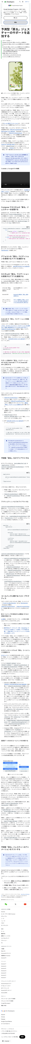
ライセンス (11, 1028)
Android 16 (3, 966)
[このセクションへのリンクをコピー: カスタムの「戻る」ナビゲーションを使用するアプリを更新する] (25, 276)
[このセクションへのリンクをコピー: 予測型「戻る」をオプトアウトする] (2, 460)
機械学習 (3, 933)
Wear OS (3, 951)
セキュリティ (4, 916)
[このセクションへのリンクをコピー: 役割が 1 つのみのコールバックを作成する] (2, 743)
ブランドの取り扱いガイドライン (9, 1031)
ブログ (2, 923)
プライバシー (4, 940)
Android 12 (3, 975)
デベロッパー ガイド (5, 985)
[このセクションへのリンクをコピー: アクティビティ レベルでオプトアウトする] (2, 504)
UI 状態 (3, 619)
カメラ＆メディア (5, 938)
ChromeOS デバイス (6, 953)
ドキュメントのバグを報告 (7, 1001)
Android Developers (5, 25)
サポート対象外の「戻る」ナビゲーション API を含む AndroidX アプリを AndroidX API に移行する (21, 301)
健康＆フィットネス (5, 936)
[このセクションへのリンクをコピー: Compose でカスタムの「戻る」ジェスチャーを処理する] (19, 209)
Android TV (3, 958)
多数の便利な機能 (14, 384)
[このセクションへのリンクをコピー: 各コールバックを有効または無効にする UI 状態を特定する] (12, 616)
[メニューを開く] (2, 1)
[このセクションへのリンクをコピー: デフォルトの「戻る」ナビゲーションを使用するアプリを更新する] (26, 259)
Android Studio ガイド (6, 983)
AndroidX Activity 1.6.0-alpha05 (21, 266)
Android (3, 911)
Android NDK (4, 992)
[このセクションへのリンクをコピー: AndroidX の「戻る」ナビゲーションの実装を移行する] (9, 321)
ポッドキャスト (4, 925)
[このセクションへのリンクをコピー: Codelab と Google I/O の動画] (20, 169)
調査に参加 (3, 1005)
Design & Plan (14, 25)
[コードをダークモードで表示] (27, 227)
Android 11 (3, 977)
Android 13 (3, 973)
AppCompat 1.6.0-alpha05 (8, 131)
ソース (2, 918)
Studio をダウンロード (6, 990)
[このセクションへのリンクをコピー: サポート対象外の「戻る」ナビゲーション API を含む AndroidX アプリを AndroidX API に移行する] (12, 364)
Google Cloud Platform (6, 1021)
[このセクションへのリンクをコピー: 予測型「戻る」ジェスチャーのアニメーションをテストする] (21, 849)
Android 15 (3, 968)
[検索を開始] (20, 2)
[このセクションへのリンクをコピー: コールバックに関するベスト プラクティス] (7, 598)
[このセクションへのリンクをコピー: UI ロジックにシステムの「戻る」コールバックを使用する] (11, 652)
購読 (22, 1037)
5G (2, 942)
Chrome (3, 1017)
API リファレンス (5, 988)
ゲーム (2, 931)
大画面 (2, 948)
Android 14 (3, 970)
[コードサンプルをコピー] (29, 227)
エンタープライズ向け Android (8, 914)
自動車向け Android (5, 955)
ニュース (3, 920)
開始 (15, 22)
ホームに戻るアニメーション (10, 123)
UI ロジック (4, 655)
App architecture (23, 25)
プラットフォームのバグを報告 (8, 998)
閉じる (15, 18)
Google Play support (5, 1003)
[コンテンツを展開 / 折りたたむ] (11, 41)
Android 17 (3, 964)
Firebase (3, 1019)
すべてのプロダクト (5, 1023)
